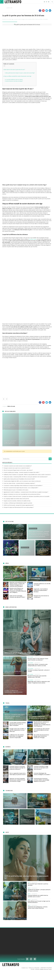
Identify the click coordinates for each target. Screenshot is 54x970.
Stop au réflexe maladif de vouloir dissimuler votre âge (17, 76)
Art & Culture (8, 530)
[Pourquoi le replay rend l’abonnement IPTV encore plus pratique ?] (39, 800)
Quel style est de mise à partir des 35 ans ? (14, 69)
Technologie (8, 801)
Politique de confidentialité (34, 968)
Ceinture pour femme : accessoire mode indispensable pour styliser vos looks (37, 664)
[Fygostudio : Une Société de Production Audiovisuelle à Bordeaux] (30, 590)
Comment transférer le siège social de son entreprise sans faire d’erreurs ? (41, 768)
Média (6, 570)
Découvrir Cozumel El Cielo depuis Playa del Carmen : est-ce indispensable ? (21, 487)
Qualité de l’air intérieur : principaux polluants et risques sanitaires (39, 890)
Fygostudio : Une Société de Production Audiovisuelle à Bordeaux (41, 590)
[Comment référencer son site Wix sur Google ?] (30, 584)
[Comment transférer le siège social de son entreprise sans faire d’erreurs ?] (30, 768)
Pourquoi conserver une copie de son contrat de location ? (17, 468)
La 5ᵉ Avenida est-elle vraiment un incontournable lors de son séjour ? (42, 730)
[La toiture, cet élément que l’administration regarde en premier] (15, 685)
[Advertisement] (27, 37)
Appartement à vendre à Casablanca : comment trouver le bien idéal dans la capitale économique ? (26, 492)
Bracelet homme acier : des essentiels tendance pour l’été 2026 (37, 676)
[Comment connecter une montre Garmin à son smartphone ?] (15, 800)
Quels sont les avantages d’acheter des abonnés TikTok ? (17, 596)
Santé (6, 872)
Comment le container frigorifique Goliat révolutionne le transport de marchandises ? (23, 485)
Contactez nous (25, 968)
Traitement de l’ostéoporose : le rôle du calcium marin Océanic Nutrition (37, 907)
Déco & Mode (11, 406)
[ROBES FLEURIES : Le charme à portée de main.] (10, 421)
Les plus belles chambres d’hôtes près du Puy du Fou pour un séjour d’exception (17, 724)
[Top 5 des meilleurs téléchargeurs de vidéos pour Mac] (39, 573)
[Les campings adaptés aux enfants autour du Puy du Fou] (39, 713)
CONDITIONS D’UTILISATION (46, 968)
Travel (7, 711)
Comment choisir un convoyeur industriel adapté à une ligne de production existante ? (17, 768)
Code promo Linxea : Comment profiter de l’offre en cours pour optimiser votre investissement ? (25, 476)
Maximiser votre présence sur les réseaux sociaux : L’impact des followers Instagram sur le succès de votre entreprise (17, 584)
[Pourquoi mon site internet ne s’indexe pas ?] (30, 596)
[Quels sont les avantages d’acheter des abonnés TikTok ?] (5, 596)
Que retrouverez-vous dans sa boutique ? (14, 81)
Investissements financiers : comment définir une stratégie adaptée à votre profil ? (41, 780)
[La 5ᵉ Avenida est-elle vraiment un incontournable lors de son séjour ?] (30, 730)
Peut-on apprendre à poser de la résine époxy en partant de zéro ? (17, 773)
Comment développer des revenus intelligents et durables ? (42, 773)
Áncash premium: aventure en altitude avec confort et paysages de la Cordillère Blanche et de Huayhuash (42, 724)
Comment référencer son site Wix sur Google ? (42, 584)
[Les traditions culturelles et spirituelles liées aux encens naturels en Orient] (43, 548)
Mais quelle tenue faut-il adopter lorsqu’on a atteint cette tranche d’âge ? (20, 73)
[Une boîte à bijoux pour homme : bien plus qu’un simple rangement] (27, 438)
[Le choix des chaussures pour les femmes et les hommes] (10, 438)
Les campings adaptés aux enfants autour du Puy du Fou (16, 498)
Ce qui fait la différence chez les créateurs (14, 79)
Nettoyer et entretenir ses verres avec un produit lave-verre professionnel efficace (22, 494)
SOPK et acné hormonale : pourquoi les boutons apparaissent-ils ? (19, 505)
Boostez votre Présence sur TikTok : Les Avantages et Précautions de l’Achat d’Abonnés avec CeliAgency (17, 590)
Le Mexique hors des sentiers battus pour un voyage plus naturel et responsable (16, 736)
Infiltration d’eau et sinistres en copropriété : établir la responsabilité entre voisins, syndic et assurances (27, 474)
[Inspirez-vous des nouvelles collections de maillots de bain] (15, 665)
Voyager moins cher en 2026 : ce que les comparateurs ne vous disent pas (17, 730)
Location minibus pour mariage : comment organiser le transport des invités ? (21, 472)
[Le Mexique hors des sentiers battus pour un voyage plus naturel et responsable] (5, 736)
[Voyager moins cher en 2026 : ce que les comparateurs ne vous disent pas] (5, 730)
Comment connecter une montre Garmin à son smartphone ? (18, 466)
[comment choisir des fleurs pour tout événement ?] (43, 421)
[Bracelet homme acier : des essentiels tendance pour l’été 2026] (43, 438)
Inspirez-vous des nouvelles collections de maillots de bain (17, 500)
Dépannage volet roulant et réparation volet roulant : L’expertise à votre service (39, 682)
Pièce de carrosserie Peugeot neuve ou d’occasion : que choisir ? (18, 470)
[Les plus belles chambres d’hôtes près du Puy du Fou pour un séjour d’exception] (5, 724)
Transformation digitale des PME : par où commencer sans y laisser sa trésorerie (22, 481)
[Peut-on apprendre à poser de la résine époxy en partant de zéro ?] (5, 774)
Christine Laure (32, 239)
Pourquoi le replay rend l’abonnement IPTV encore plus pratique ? (19, 507)
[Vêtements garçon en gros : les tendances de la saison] (27, 633)
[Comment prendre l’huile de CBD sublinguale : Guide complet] (15, 910)
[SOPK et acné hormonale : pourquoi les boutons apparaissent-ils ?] (27, 858)
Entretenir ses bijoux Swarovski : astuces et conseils (39, 670)
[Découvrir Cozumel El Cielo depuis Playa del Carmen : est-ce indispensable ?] (15, 713)
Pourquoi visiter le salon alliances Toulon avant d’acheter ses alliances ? (38, 659)
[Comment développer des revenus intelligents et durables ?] (30, 774)
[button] (4, 429)
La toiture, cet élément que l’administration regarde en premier (18, 503)
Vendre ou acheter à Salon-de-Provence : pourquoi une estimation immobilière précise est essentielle (26, 496)
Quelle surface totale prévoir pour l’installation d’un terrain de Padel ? (19, 479)
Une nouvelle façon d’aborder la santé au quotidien (38, 884)
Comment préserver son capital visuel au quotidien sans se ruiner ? (38, 895)
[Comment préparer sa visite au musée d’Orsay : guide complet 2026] (15, 531)
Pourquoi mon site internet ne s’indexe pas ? (41, 596)
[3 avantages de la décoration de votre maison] (27, 421)
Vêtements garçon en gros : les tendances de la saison (16, 490)
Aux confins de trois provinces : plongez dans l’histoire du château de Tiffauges (41, 736)
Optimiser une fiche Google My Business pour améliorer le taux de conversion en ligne (17, 780)
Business (7, 757)
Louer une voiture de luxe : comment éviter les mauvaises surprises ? (19, 483)
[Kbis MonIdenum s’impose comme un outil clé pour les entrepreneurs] (15, 757)
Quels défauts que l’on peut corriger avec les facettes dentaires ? (39, 901)
